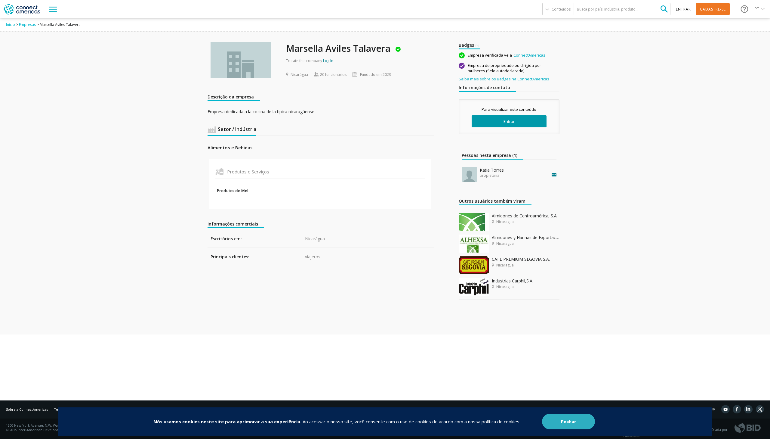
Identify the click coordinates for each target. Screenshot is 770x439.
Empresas (27, 24)
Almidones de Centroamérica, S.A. (525, 216)
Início (10, 24)
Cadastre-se (713, 9)
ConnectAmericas (529, 55)
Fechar (568, 421)
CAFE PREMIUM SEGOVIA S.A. (521, 259)
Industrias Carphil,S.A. (512, 281)
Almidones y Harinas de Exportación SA (525, 237)
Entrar (509, 121)
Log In (328, 60)
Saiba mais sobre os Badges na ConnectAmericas (504, 79)
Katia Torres (492, 170)
